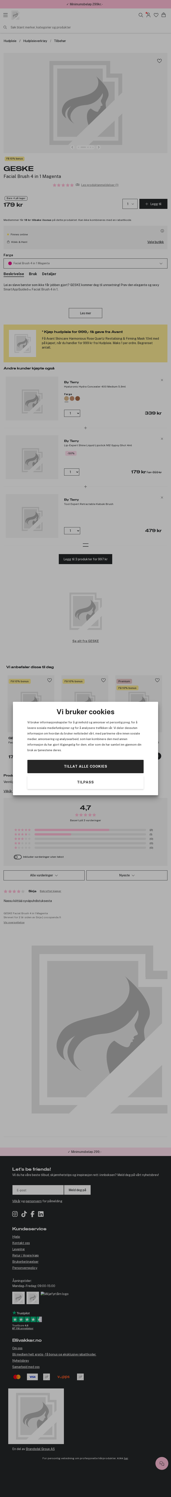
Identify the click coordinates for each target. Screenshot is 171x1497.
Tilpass (85, 782)
